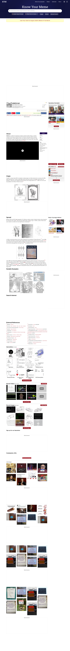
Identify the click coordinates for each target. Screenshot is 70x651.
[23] (24, 262)
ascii (40, 144)
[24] (10, 262)
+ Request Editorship (61, 166)
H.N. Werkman (14, 330)
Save (14, 113)
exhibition (45, 144)
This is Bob (11, 356)
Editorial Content (54, 14)
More (59, 1)
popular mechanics (42, 146)
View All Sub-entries (27, 380)
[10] (24, 242)
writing (41, 143)
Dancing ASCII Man (11, 377)
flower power (21, 107)
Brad (51, 174)
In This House (29, 367)
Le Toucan (20, 356)
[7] (6, 334)
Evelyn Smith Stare (52, 115)
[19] (27, 335)
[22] (23, 262)
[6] (6, 331)
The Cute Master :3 (54, 172)
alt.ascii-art (37, 336)
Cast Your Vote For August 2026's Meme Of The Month (35, 20)
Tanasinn (39, 356)
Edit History (61, 164)
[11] (19, 263)
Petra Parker (51, 225)
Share (9, 113)
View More (56, 126)
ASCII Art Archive (42, 148)
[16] (19, 261)
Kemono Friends (51, 233)
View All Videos (27, 401)
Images (41, 14)
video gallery (29, 115)
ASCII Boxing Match (39, 377)
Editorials (54, 1)
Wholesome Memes (60, 233)
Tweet (18, 113)
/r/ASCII (11, 342)
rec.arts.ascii (38, 337)
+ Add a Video (44, 383)
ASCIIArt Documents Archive (37, 342)
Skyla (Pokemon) (59, 225)
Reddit (41, 149)
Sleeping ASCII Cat (39, 367)
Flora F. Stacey (21, 327)
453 (44, 105)
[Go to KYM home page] (4, 2)
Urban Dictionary (42, 150)
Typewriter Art (15, 339)
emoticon (44, 143)
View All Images (27, 428)
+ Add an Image (43, 405)
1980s (42, 144)
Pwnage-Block (53, 170)
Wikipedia (41, 151)
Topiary (50, 123)
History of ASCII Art (13, 329)
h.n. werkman (42, 145)
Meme (43, 133)
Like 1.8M (44, 113)
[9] (6, 337)
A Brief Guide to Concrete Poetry (15, 336)
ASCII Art (12, 324)
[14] (27, 325)
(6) (55, 166)
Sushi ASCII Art (44, 340)
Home (34, 324)
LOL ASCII (23, 140)
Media (48, 1)
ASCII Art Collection (38, 334)
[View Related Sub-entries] (17, 104)
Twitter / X (58, 123)
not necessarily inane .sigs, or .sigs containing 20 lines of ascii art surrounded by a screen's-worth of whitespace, (37, 331)
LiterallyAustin (23, 106)
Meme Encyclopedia (40, 1)
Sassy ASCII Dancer (20, 367)
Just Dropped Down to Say (30, 378)
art (42, 143)
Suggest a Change (52, 164)
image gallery (19, 115)
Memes (46, 14)
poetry (44, 240)
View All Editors (56, 180)
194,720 (45, 104)
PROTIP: (8, 115)
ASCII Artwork (33, 339)
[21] (32, 263)
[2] (6, 325)
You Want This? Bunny (20, 378)
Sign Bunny (11, 367)
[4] (6, 328)
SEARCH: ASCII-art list (39, 329)
